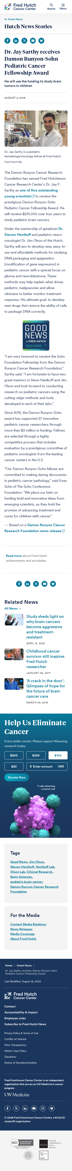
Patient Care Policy (15, 1050)
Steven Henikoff (22, 867)
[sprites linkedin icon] (25, 1108)
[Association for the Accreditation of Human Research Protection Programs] (28, 1155)
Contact (10, 1006)
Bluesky (41, 41)
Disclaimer (10, 1056)
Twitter (24, 41)
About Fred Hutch (23, 939)
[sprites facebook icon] (7, 1108)
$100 (57, 755)
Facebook (7, 41)
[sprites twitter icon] (16, 1108)
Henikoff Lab (45, 867)
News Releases (21, 929)
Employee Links (15, 1018)
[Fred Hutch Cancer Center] (20, 995)
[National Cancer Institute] (22, 1143)
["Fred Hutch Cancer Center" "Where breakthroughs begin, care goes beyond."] (20, 6)
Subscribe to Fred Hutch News (25, 1024)
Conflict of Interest (15, 1039)
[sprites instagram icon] (43, 1108)
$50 (14, 766)
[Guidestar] (44, 1155)
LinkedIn (16, 41)
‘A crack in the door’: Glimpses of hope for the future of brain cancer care (45, 688)
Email (33, 41)
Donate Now (17, 777)
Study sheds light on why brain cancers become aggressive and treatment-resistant (45, 626)
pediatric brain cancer (26, 882)
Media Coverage (22, 934)
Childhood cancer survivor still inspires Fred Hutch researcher (45, 659)
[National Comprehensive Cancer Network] (50, 1144)
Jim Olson (36, 862)
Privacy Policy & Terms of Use (21, 1033)
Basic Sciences (21, 877)
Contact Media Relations (28, 924)
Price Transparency (15, 1044)
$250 (36, 755)
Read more (14, 556)
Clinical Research (39, 872)
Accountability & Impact (21, 1012)
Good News (18, 862)
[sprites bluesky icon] (52, 1108)
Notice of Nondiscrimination (20, 1062)
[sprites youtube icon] (34, 1108)
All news (11, 608)
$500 (14, 755)
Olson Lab (17, 872)
